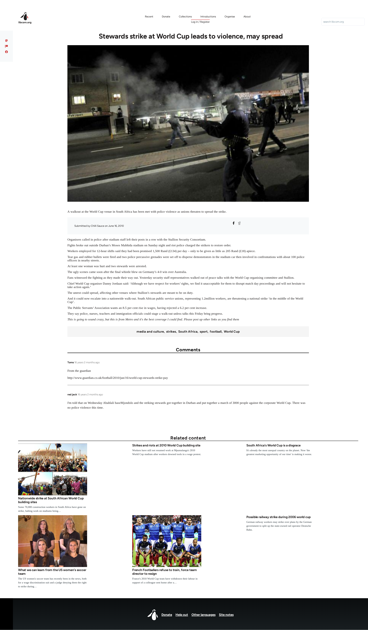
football (216, 331)
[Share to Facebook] (233, 223)
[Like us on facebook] (6, 52)
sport (204, 331)
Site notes (226, 615)
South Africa (188, 331)
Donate (166, 615)
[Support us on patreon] (6, 46)
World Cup (232, 331)
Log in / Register (200, 21)
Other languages (203, 615)
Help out (182, 615)
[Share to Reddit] (239, 223)
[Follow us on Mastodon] (6, 40)
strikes (171, 331)
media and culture (150, 331)
